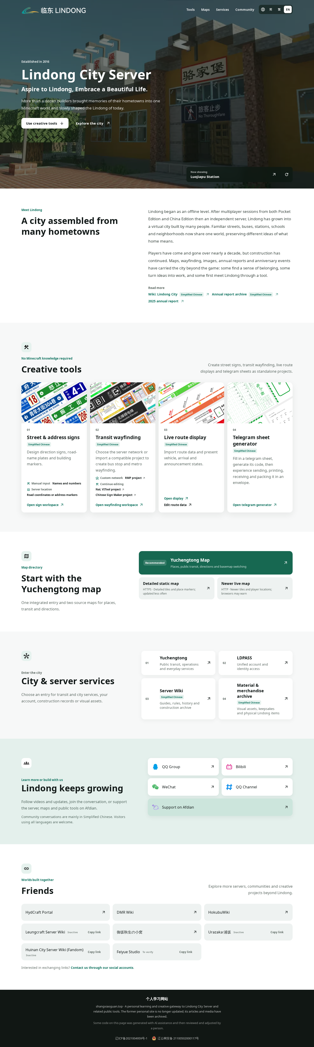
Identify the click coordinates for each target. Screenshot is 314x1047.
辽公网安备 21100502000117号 (178, 1038)
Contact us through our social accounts (102, 967)
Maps (205, 9)
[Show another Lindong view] (287, 174)
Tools (190, 9)
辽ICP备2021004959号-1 (131, 1038)
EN (288, 9)
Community (244, 9)
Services (222, 9)
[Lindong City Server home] (53, 9)
